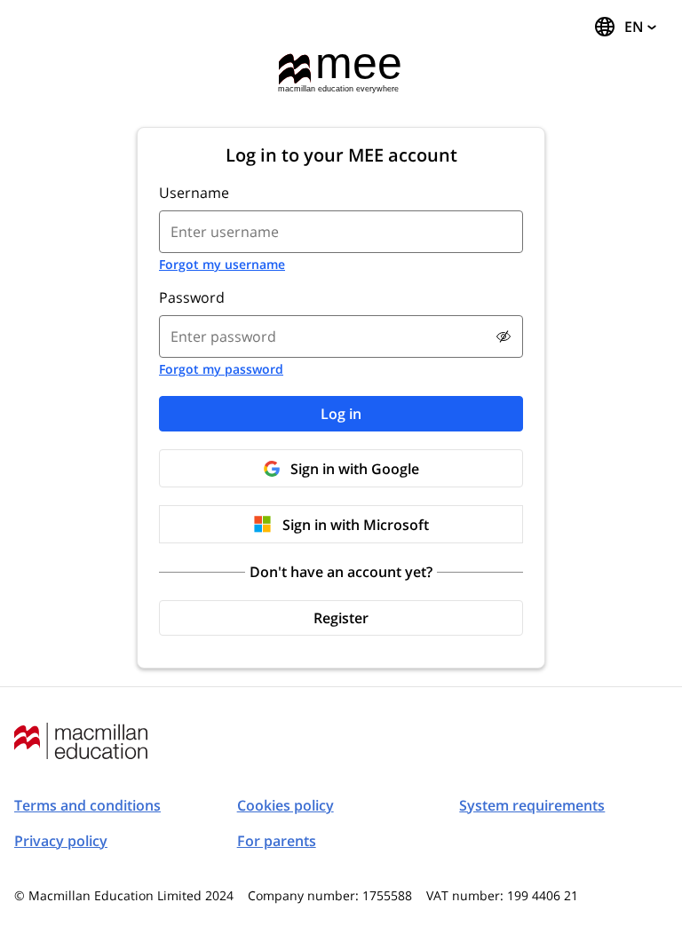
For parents (276, 841)
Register (341, 618)
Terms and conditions (87, 805)
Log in (341, 413)
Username (194, 192)
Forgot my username (222, 264)
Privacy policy (60, 841)
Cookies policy (285, 805)
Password (192, 297)
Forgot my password (221, 368)
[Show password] (503, 336)
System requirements (532, 805)
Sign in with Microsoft (355, 524)
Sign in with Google (354, 469)
